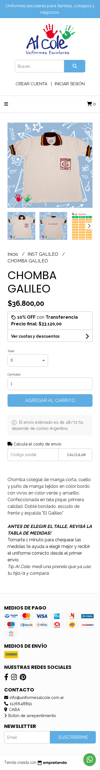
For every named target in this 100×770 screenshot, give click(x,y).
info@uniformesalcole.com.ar (36, 697)
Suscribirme (73, 737)
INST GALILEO (43, 254)
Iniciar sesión (70, 83)
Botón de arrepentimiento (31, 715)
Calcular (76, 455)
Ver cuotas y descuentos (35, 336)
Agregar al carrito (50, 400)
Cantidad (14, 374)
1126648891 (20, 703)
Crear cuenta (31, 83)
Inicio (13, 254)
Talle (11, 351)
